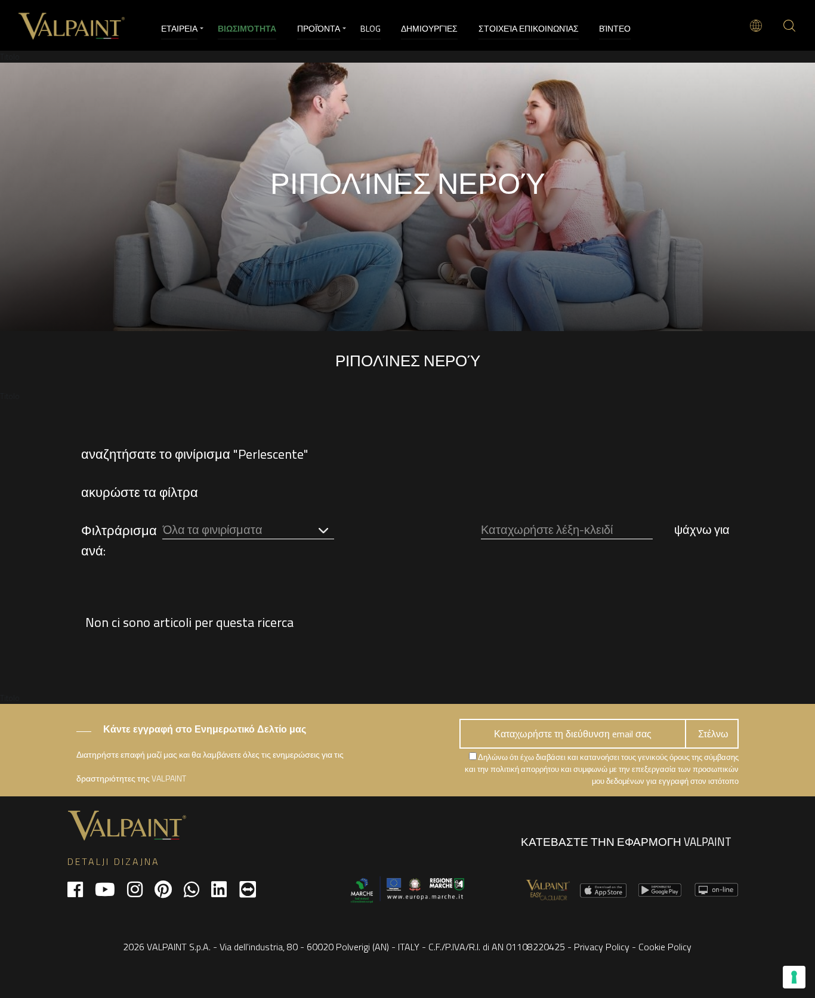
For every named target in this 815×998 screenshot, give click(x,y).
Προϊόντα (318, 28)
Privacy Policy (601, 947)
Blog (370, 28)
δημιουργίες (429, 28)
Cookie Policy (664, 947)
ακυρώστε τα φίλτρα (139, 492)
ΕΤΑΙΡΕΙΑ (179, 28)
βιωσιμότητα (247, 28)
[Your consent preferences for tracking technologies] (794, 977)
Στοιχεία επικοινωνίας (528, 28)
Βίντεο (615, 28)
